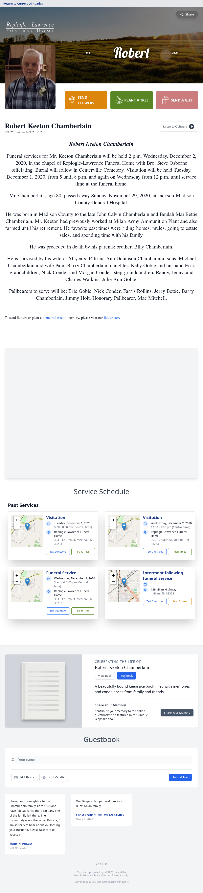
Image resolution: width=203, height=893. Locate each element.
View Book (104, 675)
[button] (27, 527)
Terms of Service (112, 875)
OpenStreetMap (106, 881)
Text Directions (58, 551)
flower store (112, 317)
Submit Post (180, 777)
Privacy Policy (90, 875)
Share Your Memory (177, 712)
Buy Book (127, 675)
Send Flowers (180, 601)
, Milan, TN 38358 (162, 593)
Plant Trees (83, 551)
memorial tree (53, 317)
